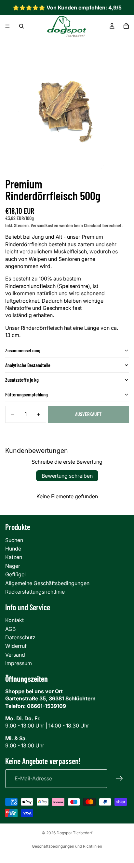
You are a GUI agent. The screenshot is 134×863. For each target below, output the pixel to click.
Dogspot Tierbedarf (74, 832)
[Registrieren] (119, 778)
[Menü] (7, 26)
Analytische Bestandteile (27, 365)
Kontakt (14, 620)
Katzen (13, 557)
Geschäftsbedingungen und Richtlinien (67, 846)
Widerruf (16, 646)
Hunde (13, 548)
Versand (15, 654)
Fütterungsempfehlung (26, 394)
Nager (12, 566)
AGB (10, 629)
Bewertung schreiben (67, 475)
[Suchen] (21, 26)
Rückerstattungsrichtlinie (35, 591)
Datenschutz (20, 637)
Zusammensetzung (22, 350)
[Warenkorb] (126, 26)
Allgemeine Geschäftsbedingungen (47, 583)
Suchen (14, 540)
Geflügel (15, 574)
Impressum (18, 663)
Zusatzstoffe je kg (22, 379)
